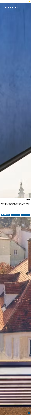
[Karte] (2, 1)
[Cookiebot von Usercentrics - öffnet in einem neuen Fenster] (27, 199)
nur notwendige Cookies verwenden (5, 214)
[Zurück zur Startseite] (27, 1)
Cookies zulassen (25, 214)
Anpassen (15, 214)
